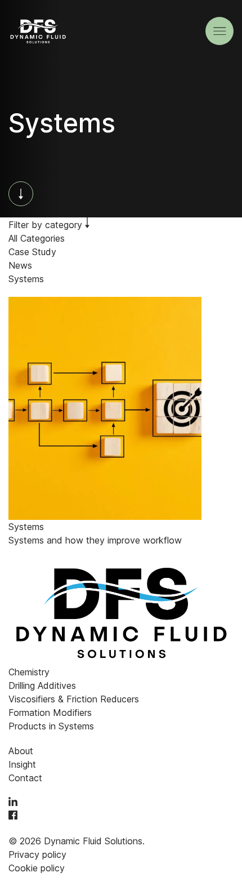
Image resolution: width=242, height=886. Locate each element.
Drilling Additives (42, 685)
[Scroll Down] (20, 193)
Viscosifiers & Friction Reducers (73, 699)
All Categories (36, 238)
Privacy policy (37, 854)
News (20, 265)
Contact (25, 777)
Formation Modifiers (50, 712)
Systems (26, 278)
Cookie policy (36, 868)
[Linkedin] (12, 802)
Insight (22, 764)
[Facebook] (12, 816)
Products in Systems (51, 726)
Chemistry (29, 672)
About (20, 750)
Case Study (32, 251)
